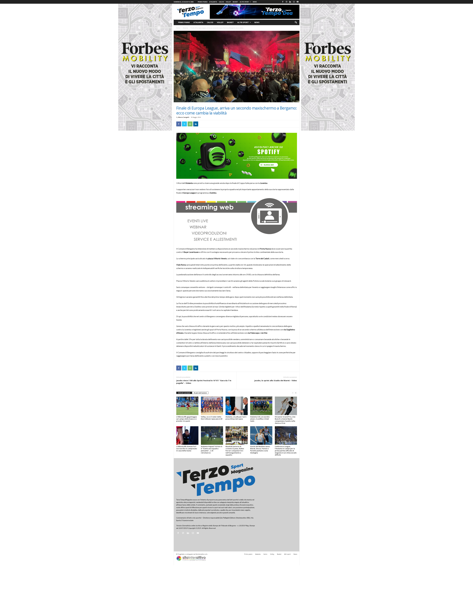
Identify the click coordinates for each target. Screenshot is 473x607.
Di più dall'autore (200, 393)
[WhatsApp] (190, 123)
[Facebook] (282, 2)
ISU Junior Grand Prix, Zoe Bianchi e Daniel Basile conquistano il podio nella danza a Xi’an (285, 420)
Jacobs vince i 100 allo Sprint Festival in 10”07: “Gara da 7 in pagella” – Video (203, 381)
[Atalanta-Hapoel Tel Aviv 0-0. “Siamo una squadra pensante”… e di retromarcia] (212, 435)
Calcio (221, 2)
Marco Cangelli (183, 117)
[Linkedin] (290, 2)
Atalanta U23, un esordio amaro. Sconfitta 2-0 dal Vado (260, 419)
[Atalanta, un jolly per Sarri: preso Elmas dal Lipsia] (237, 406)
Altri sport (244, 2)
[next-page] (296, 393)
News (255, 2)
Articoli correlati (184, 393)
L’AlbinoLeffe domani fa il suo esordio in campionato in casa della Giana (186, 448)
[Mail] (293, 2)
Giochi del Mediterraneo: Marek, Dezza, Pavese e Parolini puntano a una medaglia (260, 449)
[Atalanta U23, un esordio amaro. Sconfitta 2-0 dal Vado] (261, 406)
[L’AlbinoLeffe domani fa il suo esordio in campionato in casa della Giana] (187, 435)
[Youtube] (297, 2)
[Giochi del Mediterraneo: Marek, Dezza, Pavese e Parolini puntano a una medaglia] (261, 435)
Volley (228, 2)
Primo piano (202, 2)
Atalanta (213, 2)
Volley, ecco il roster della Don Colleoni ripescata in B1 (212, 418)
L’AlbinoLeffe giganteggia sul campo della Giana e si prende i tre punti (186, 419)
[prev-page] (293, 393)
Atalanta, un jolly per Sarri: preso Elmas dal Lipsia (236, 418)
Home (178, 28)
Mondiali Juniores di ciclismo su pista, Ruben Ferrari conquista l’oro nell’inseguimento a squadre (235, 450)
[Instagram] (286, 2)
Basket (235, 2)
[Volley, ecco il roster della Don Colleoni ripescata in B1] (212, 406)
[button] (295, 22)
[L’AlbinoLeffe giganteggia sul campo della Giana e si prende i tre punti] (187, 406)
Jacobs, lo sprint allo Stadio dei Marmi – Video (275, 380)
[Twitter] (184, 123)
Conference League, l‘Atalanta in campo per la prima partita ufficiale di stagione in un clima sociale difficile (285, 450)
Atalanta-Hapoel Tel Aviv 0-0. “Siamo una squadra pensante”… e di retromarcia (211, 449)
